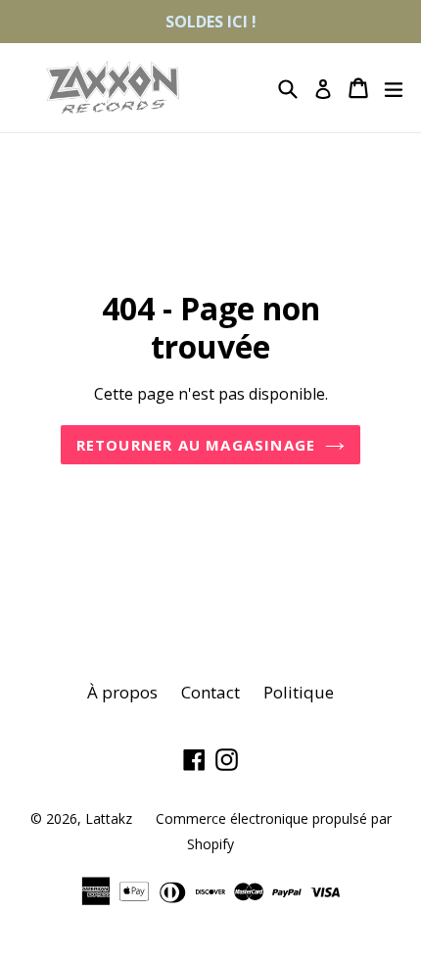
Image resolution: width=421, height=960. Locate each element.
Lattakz (108, 818)
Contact (210, 692)
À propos (122, 692)
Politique (298, 692)
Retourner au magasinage (196, 445)
